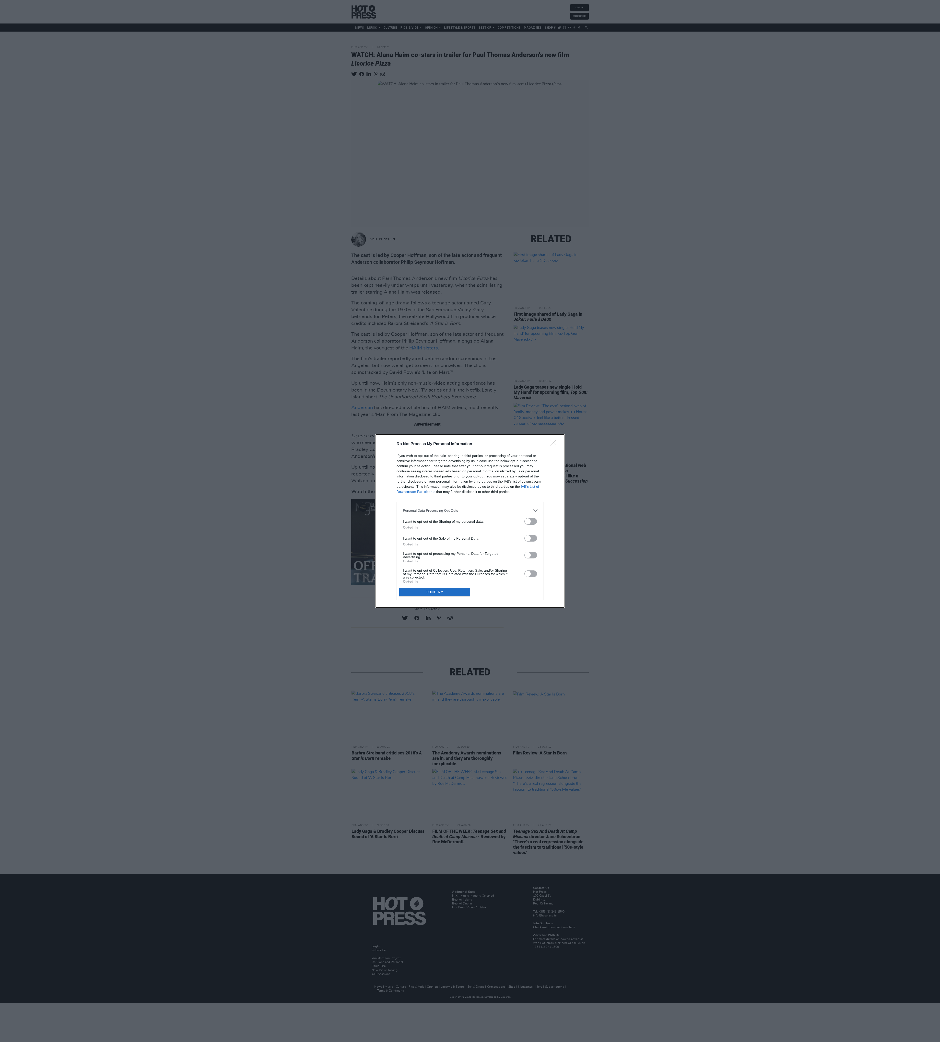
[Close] (554, 444)
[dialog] (470, 521)
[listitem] (470, 510)
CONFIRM (435, 592)
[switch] (530, 521)
